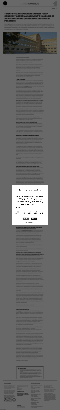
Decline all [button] (26, 218)
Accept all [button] (34, 218)
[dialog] (30, 205)
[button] (30, 222)
